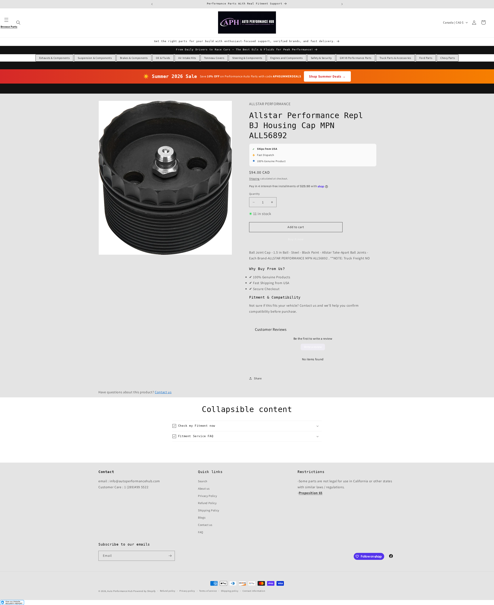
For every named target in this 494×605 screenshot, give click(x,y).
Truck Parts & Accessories (395, 58)
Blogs (201, 517)
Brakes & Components (134, 58)
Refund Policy (207, 503)
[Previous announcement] (152, 4)
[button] (9, 22)
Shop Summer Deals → (327, 76)
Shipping (254, 178)
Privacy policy (187, 590)
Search (202, 481)
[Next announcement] (342, 4)
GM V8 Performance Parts (355, 58)
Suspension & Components (95, 58)
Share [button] (258, 378)
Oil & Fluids (163, 58)
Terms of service (208, 590)
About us (203, 488)
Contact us (163, 392)
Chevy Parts (447, 58)
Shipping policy (230, 590)
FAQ (200, 532)
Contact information (254, 590)
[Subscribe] (170, 556)
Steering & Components (247, 58)
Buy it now (296, 239)
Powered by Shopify (144, 591)
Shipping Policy (208, 510)
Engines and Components (286, 58)
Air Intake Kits (187, 58)
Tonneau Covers (214, 58)
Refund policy (167, 590)
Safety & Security (321, 58)
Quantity (254, 194)
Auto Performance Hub (120, 591)
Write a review (313, 347)
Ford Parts (425, 58)
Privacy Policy (207, 496)
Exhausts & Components (54, 58)
